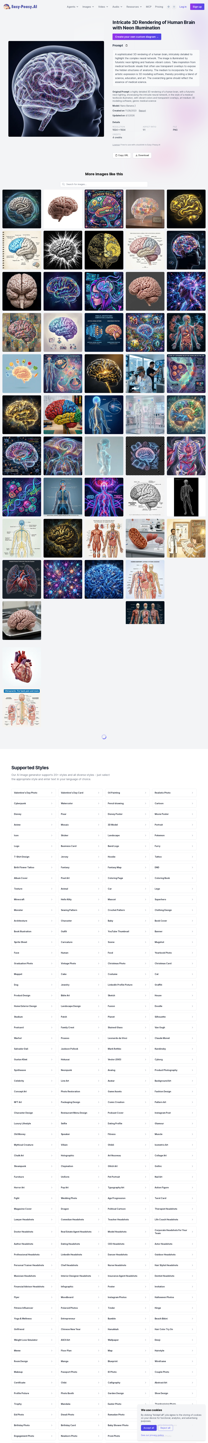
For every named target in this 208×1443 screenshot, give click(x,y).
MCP (149, 6)
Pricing (159, 6)
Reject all (165, 1428)
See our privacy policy (152, 1435)
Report (142, 110)
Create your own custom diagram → (137, 36)
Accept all (149, 1428)
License (116, 145)
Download (143, 155)
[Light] (174, 7)
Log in (183, 6)
